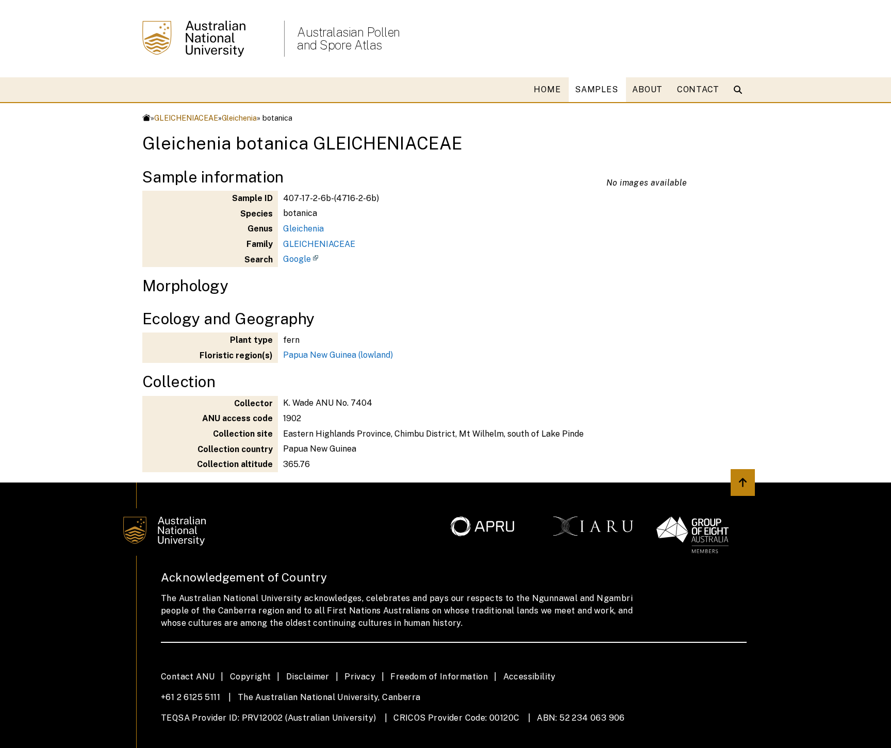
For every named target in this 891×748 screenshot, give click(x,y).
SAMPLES (596, 89)
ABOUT (647, 89)
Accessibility (529, 676)
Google (297, 259)
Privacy (359, 676)
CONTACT (698, 89)
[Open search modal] (740, 90)
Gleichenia (239, 117)
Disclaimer (307, 676)
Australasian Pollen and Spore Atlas (348, 39)
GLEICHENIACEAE (186, 117)
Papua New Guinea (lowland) (338, 355)
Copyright (250, 676)
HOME (547, 89)
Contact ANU (187, 676)
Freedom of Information (439, 676)
